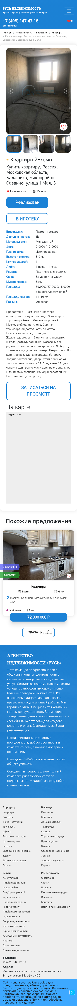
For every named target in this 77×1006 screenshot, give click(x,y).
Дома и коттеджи (13, 822)
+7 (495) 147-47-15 (20, 20)
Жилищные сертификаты (17, 936)
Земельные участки (14, 860)
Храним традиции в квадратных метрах (25, 12)
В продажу (9, 807)
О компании (48, 878)
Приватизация (11, 945)
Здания (7, 856)
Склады (7, 846)
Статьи (45, 883)
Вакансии (46, 897)
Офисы (7, 831)
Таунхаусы (9, 827)
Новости (46, 887)
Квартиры (8, 812)
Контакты (46, 902)
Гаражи (7, 865)
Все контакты (9, 26)
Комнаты (8, 817)
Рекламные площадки (54, 892)
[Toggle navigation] (69, 11)
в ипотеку (27, 219)
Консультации (11, 878)
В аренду (46, 807)
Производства (11, 841)
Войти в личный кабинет (55, 907)
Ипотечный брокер (14, 926)
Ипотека (8, 940)
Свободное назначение (17, 851)
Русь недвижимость (22, 8)
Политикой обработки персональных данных (33, 1001)
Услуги (7, 873)
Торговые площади (14, 836)
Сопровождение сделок (17, 921)
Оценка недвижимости (16, 950)
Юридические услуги (15, 931)
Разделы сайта (50, 873)
